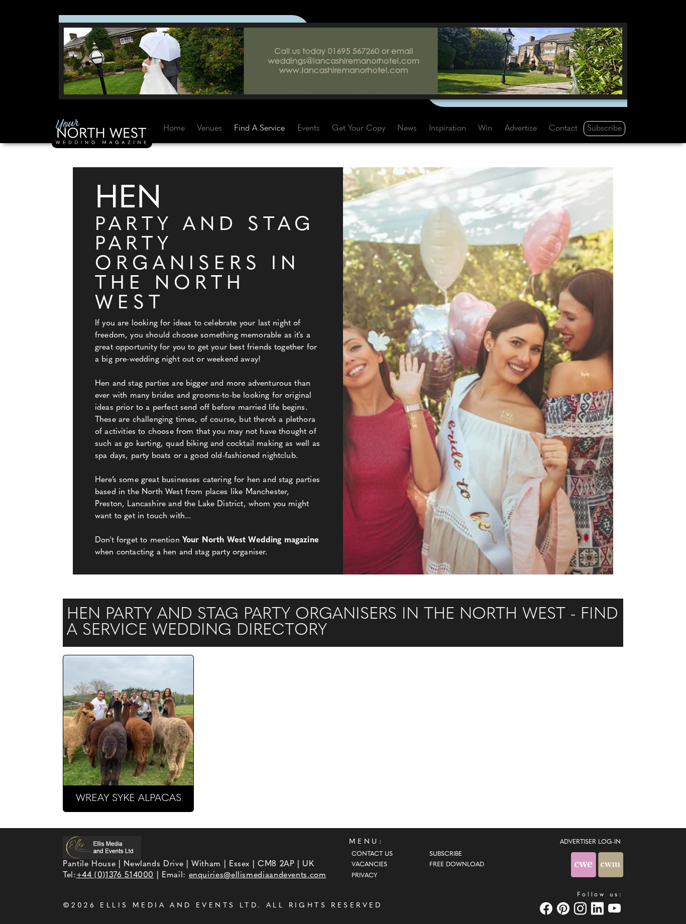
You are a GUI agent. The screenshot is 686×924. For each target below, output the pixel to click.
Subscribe (604, 129)
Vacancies (369, 865)
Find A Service (259, 129)
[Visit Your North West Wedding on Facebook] (547, 908)
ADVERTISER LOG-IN (590, 842)
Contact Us (372, 854)
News (407, 129)
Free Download (456, 865)
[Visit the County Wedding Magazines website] (610, 864)
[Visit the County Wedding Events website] (584, 864)
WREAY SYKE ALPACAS (128, 798)
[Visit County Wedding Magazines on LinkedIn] (598, 908)
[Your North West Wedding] (102, 133)
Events (308, 129)
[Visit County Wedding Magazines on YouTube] (615, 908)
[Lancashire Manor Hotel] (343, 61)
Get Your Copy (358, 129)
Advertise (521, 129)
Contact (563, 129)
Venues (209, 129)
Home (174, 129)
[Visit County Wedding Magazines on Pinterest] (564, 908)
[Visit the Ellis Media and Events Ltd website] (102, 847)
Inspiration (447, 129)
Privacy (364, 876)
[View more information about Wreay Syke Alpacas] (128, 720)
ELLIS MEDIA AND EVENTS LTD (179, 905)
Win (485, 129)
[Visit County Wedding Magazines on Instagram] (581, 908)
